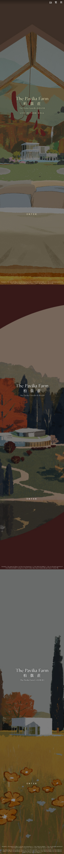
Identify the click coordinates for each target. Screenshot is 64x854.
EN (50, 2)
